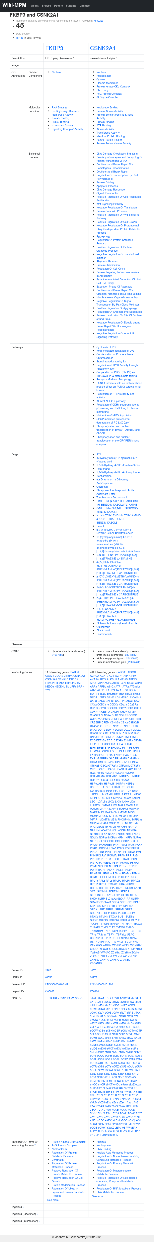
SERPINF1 (96, 895)
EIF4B (121, 744)
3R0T (123, 1012)
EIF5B (100, 747)
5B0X (122, 1027)
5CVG (137, 1034)
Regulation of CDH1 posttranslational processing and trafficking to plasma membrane (117, 408)
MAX (101, 812)
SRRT (128, 909)
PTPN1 (123, 866)
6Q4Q (119, 1088)
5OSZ (124, 1059)
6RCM (101, 1091)
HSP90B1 (110, 783)
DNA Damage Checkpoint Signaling (117, 153)
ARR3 (93, 686)
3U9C (107, 1016)
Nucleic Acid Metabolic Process (115, 1152)
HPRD (19, 37)
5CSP (116, 1030)
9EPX (134, 1127)
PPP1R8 (106, 859)
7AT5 (108, 1106)
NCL (114, 830)
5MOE (93, 1048)
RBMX (94, 877)
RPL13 (94, 880)
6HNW (117, 1081)
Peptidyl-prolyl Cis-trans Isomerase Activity (65, 112)
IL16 (102, 791)
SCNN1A (102, 891)
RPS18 (94, 884)
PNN (92, 855)
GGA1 (93, 762)
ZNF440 (122, 956)
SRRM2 (119, 909)
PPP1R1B (132, 855)
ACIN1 (119, 676)
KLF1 (109, 798)
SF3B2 (125, 895)
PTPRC (133, 866)
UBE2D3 (95, 938)
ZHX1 (103, 956)
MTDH (120, 823)
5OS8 (138, 1055)
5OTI (107, 1063)
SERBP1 (125, 891)
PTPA (115, 866)
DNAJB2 (95, 737)
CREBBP (95, 722)
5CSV (124, 1030)
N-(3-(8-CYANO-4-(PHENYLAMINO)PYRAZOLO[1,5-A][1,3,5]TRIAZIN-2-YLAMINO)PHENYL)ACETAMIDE (117, 614)
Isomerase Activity (63, 125)
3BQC (115, 1002)
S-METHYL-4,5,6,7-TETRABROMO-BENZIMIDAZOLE (117, 510)
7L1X (100, 1109)
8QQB (93, 1127)
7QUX (101, 1113)
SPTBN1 (128, 906)
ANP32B (123, 679)
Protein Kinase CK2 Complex (113, 86)
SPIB (112, 906)
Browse (46, 5)
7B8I (135, 1106)
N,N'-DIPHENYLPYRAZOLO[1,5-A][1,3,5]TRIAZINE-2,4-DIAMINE (116, 556)
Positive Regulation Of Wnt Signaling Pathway (117, 216)
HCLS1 (101, 769)
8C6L (139, 1120)
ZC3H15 (126, 952)
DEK (101, 733)
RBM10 (107, 873)
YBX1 (138, 949)
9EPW (126, 1127)
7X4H (109, 1113)
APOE (93, 683)
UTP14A (102, 941)
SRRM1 (109, 909)
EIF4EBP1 (131, 744)
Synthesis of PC (106, 347)
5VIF (138, 1070)
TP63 (138, 931)
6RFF (116, 1091)
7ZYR (136, 1117)
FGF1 (113, 751)
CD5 (92, 708)
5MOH (102, 1048)
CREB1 (124, 719)
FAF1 (136, 747)
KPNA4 (117, 798)
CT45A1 (94, 726)
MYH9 (116, 826)
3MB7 (108, 1005)
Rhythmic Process (107, 261)
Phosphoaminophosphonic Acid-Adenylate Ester (115, 492)
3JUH (93, 1005)
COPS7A (95, 719)
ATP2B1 (102, 690)
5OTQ (136, 1063)
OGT (118, 841)
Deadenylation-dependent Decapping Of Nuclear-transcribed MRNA (119, 159)
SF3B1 (116, 895)
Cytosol (100, 79)
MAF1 (121, 805)
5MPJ (93, 1052)
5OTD (93, 1063)
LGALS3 (102, 801)
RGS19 (116, 877)
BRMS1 (111, 697)
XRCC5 (113, 949)
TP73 (93, 934)
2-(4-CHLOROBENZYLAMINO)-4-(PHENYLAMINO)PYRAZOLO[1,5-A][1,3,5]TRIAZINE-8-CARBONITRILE (117, 590)
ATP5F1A (113, 690)
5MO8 (125, 1045)
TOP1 (114, 931)
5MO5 (101, 1045)
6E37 (93, 1077)
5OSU (116, 1059)
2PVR (115, 998)
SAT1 (93, 891)
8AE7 (93, 1120)
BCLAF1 (134, 690)
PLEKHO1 (129, 852)
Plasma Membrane (107, 83)
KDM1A (118, 794)
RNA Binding (59, 107)
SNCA (115, 902)
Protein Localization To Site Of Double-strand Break (119, 317)
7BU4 (93, 1109)
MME (111, 819)
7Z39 (116, 1113)
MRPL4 (94, 823)
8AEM (116, 1120)
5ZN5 (128, 1073)
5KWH (93, 1041)
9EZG (123, 1131)
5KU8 (137, 1038)
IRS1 (122, 791)
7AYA (122, 1106)
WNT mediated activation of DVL (115, 350)
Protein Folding (105, 182)
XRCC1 (94, 949)
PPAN (121, 855)
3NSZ (123, 1005)
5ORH (108, 1055)
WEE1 (125, 945)
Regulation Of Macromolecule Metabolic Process (113, 1172)
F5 (130, 747)
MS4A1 (103, 823)
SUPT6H (115, 920)
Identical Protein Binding (110, 136)
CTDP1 (104, 726)
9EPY (93, 1131)
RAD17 (110, 870)
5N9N (122, 1052)
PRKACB (125, 859)
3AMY (131, 998)
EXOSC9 (116, 747)
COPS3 (133, 715)
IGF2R (130, 787)
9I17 (115, 1135)
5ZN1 (100, 1073)
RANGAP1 (96, 873)
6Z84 (122, 1102)
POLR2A (101, 855)
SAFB (137, 888)
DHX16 (120, 733)
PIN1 (101, 852)
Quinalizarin (103, 627)
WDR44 (107, 945)
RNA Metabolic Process (110, 1192)
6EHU (107, 1077)
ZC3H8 (136, 952)
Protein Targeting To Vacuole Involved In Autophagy (118, 274)
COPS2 (123, 715)
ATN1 (93, 690)
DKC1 (137, 733)
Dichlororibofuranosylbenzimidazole (116, 623)
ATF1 (119, 686)
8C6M (93, 1124)
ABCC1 (132, 672)
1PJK (108, 998)
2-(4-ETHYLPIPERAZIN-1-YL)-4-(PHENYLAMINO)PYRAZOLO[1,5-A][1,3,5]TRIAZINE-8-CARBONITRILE (117, 601)
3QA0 (115, 1012)
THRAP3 (95, 927)
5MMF (131, 1041)
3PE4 (124, 1009)
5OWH (101, 1070)
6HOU (116, 1084)
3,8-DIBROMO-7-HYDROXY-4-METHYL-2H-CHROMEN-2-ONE (114, 531)
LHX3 (111, 801)
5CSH (109, 1030)
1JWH (93, 998)
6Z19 (108, 1102)
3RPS (130, 1012)
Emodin (100, 526)
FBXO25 (50, 683)
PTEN (107, 866)
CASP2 (119, 701)
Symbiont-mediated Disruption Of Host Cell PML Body (118, 281)
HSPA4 (120, 783)
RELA (107, 877)
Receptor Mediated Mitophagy (113, 379)
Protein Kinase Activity (109, 111)
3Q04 (131, 1009)
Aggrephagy (103, 236)
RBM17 (117, 873)
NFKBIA (132, 830)
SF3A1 (108, 895)
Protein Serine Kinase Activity (113, 143)
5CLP (129, 1027)
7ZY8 (107, 1117)
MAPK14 (134, 808)
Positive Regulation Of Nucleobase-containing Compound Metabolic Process (117, 1181)
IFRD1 (122, 787)
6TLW (93, 1099)
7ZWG (131, 1113)
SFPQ (133, 895)
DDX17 (110, 729)
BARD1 (74, 672)
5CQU (136, 1027)
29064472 (134, 662)
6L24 (105, 1088)
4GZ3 (101, 1023)
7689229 (98, 20)
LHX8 (118, 801)
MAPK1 (123, 808)
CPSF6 (105, 719)
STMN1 (103, 916)
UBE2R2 (106, 938)
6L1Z (132, 1084)
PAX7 (138, 844)
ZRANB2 (125, 959)
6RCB (93, 1091)
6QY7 (127, 1088)
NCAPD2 (105, 830)
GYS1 (93, 769)
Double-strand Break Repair (112, 171)
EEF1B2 (101, 740)
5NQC (129, 1052)
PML (139, 852)
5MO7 (117, 1045)
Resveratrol (103, 468)
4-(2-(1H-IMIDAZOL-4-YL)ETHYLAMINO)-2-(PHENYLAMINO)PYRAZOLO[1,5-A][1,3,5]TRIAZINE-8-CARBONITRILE (117, 567)
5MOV (118, 1048)
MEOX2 (133, 816)
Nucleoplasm (103, 75)
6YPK (123, 1099)
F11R (125, 747)
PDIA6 (112, 848)
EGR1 (119, 740)
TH (122, 924)
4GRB (117, 1020)
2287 (48, 970)
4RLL (100, 1027)
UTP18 (112, 941)
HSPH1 (94, 787)
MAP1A (103, 808)
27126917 (131, 658)
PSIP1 (116, 862)
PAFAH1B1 (105, 844)
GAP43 (134, 758)
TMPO (130, 927)
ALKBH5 (112, 679)
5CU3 (107, 1034)
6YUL (138, 1099)
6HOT (109, 1084)
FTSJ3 (133, 755)
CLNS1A (106, 715)
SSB (123, 913)
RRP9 (111, 888)
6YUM (93, 1102)
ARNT (138, 683)
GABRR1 (102, 758)
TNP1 (107, 931)
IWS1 (135, 791)
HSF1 (112, 780)
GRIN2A (133, 762)
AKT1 (102, 679)
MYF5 (108, 826)
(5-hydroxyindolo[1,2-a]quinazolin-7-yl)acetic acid (117, 459)
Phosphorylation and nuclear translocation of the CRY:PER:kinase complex (117, 440)
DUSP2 (120, 737)
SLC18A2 (111, 898)
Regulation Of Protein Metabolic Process (64, 1165)
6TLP (107, 1095)
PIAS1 (94, 852)
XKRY (138, 945)
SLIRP (135, 898)
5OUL (130, 1066)
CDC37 (122, 708)
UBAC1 (131, 934)
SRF (102, 909)
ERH (107, 747)
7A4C (93, 1106)
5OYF (117, 1070)
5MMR (94, 1045)
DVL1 (128, 737)
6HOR (101, 1084)
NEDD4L (60, 686)
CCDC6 (114, 704)
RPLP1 (126, 880)
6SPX (132, 1091)
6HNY (125, 1081)
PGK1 (120, 848)
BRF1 (102, 697)
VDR (129, 941)
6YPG (100, 1099)
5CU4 (115, 1034)
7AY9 (114, 1106)
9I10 (92, 1135)
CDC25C (112, 708)
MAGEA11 (132, 805)
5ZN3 (114, 1073)
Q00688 (49, 991)
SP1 (130, 902)
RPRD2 (135, 880)
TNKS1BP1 (96, 931)
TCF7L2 (135, 920)
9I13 (109, 1135)
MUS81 (129, 823)
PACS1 (94, 844)
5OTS (100, 1066)
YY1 (47, 690)
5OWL (109, 1070)
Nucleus (56, 72)
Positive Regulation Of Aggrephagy (116, 308)
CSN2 (124, 722)
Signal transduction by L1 (111, 361)
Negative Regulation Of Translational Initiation (117, 256)
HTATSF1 (105, 787)
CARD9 (110, 701)
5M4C (108, 1041)
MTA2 (77, 683)
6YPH (108, 1099)
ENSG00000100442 (56, 984)
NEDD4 (49, 686)
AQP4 (107, 683)
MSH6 (112, 823)
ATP (98, 454)
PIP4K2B (117, 852)
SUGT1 (94, 920)
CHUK (123, 711)
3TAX (137, 1012)
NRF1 (129, 837)
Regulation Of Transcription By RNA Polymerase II (117, 177)
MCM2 (115, 812)
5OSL (93, 1059)
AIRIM (132, 676)
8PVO (128, 1124)
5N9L (115, 1052)
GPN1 (124, 762)
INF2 (109, 791)
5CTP (138, 1030)
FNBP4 (118, 755)
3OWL (102, 1009)
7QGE (93, 1113)
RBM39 (136, 873)
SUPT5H (104, 920)
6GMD (93, 1081)
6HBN (101, 1081)
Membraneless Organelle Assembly (117, 297)
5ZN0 (93, 1073)
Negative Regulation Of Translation (116, 207)
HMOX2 (129, 773)
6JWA (124, 1084)
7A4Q (100, 1106)
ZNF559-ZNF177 (99, 959)
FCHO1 (105, 751)
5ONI (93, 1055)
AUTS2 (124, 690)
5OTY (108, 1066)
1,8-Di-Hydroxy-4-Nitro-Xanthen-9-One (118, 465)
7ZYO (129, 1117)
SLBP (101, 898)
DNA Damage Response (110, 189)
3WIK (130, 1016)
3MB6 (100, 1005)
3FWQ (130, 1002)
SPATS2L (95, 906)
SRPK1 (81, 686)
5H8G (122, 1038)
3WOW (94, 1020)
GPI (117, 762)
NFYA (103, 834)
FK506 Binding (60, 122)
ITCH (128, 791)
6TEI (139, 1091)
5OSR (108, 1059)
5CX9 (101, 1038)
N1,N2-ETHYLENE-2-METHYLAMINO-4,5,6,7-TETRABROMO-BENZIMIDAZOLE (118, 518)
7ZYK (122, 1117)
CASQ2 (129, 701)
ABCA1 (122, 672)
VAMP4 (121, 941)
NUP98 (137, 837)
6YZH (101, 1102)
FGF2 (121, 751)
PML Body (102, 90)
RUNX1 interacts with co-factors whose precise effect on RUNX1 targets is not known (119, 386)
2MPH (64, 998)
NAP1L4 (95, 830)
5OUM (138, 1066)
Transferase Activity (108, 132)
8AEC (100, 1120)
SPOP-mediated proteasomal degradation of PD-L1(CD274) (113, 420)
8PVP (136, 1124)
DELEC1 (110, 733)
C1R (129, 697)
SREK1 (94, 909)
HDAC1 (60, 683)
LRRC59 (95, 805)
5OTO (121, 1063)
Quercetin (102, 486)
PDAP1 (94, 848)
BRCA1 (94, 697)
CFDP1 (115, 711)
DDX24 (128, 729)
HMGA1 (109, 773)
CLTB (115, 715)
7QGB (115, 1109)
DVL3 (135, 737)
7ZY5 (100, 1117)
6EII (114, 1077)
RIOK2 (125, 877)
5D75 (71, 998)
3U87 (100, 1016)
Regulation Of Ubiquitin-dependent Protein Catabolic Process (68, 1191)
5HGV (130, 1038)
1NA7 (101, 998)
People (58, 5)
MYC (93, 826)
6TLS (121, 1095)
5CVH (93, 1038)
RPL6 (109, 880)
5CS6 (101, 1030)
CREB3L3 (135, 719)
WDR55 (116, 945)
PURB (93, 870)
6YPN (131, 1099)
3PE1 (109, 1009)
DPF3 (104, 737)
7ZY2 (93, 1117)
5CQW (94, 1030)
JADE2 (94, 794)
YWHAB (95, 952)
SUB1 (121, 916)
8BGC (124, 1120)
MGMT (103, 819)
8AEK (108, 1120)
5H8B (108, 1038)
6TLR (114, 1095)
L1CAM (127, 798)
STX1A (113, 916)
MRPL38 (137, 819)
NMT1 (129, 834)
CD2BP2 (133, 704)
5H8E (115, 1038)
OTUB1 (134, 841)
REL (100, 877)
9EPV (118, 1127)
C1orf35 (121, 697)
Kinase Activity (105, 129)
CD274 (123, 704)
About (34, 5)
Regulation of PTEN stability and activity (115, 395)
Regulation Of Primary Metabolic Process (115, 1165)
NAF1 (124, 826)
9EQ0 (108, 1131)
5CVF (129, 1034)
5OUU (93, 1070)
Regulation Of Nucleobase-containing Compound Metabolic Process (117, 1158)
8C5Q (131, 1120)
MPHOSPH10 (123, 819)
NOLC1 (94, 837)
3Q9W (138, 1009)
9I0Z (137, 1131)
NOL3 (137, 834)
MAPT (93, 812)
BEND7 (102, 693)
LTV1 (114, 805)
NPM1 (121, 837)
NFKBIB (95, 834)
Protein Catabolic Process (111, 211)
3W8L (114, 1016)
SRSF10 (95, 913)
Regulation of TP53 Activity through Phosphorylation (117, 366)
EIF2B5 (138, 740)
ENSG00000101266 (101, 984)
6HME (109, 1081)
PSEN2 (106, 862)
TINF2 (104, 927)
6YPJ (116, 1099)
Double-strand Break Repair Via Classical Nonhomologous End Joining (118, 292)
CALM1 (49, 676)
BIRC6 (128, 693)
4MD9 (138, 1023)
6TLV (135, 1095)
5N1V (100, 1052)
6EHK (100, 1077)
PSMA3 (124, 862)
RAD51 (119, 870)
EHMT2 (128, 740)
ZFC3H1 (95, 956)
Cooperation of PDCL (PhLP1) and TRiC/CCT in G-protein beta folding (116, 374)
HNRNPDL (124, 776)
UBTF (115, 938)
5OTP (129, 1063)
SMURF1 (71, 686)
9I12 (104, 1135)
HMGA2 (119, 773)
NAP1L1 (133, 826)
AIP (126, 676)
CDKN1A (95, 711)
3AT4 (100, 1002)
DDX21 (119, 729)
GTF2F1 (135, 765)
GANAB (125, 758)
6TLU (128, 1095)
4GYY (93, 1023)
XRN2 (131, 949)
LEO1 (93, 801)
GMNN (110, 762)
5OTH (100, 1063)
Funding (71, 5)
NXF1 (93, 841)
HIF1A (100, 773)
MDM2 (94, 816)
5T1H (125, 1070)
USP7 (93, 941)
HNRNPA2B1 (97, 776)
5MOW (126, 1048)
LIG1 (132, 801)
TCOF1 (94, 924)
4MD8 (130, 1023)
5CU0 (93, 1034)
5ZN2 (107, 1073)
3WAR (122, 1016)
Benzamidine (103, 476)
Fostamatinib (103, 634)
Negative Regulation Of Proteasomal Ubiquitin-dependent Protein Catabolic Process (118, 228)
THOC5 (138, 924)
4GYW (133, 1020)
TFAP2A (114, 924)
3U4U (93, 1016)
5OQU (100, 1055)
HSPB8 (130, 783)
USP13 (123, 938)
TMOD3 (120, 927)
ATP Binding (103, 125)
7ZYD (114, 1117)
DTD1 (111, 737)
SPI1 (105, 906)
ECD (92, 740)
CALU (93, 701)
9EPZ (101, 1131)
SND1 (123, 902)
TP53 (131, 931)
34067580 (57, 655)
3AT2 (138, 998)
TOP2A (123, 931)
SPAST (137, 902)
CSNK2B (63, 679)
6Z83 (115, 1102)
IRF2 (115, 791)
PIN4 (108, 852)
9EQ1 (115, 1131)
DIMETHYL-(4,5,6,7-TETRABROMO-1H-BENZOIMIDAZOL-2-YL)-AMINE (117, 502)
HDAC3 (129, 769)
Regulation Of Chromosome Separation (119, 311)
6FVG (128, 1077)
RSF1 (119, 888)
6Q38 (112, 1088)
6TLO (100, 1095)
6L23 (99, 1088)
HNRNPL (136, 776)
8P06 (115, 1124)
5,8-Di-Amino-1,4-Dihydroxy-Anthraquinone (112, 481)
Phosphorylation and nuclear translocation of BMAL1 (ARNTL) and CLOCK (118, 429)
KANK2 (109, 794)
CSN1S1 (115, 722)
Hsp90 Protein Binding (109, 140)
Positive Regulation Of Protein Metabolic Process (67, 1172)
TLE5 (112, 927)
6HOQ (93, 1084)
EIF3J (112, 744)
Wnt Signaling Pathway (109, 204)
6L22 (93, 1088)
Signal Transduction (107, 193)
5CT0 (131, 1030)
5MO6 (109, 1045)
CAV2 (93, 704)
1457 (93, 970)
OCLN (100, 841)
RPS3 (102, 884)
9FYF (131, 1131)
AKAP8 (94, 679)
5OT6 (139, 1059)
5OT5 (132, 1059)
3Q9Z (108, 1012)
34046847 (130, 655)
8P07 (122, 1124)
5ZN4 (121, 1073)
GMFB (102, 762)
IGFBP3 (94, 791)
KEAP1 (128, 794)
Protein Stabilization (108, 265)
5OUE (123, 1066)
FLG (110, 755)
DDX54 (94, 733)
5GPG (78, 998)
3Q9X (93, 1012)
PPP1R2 (95, 859)
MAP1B (113, 808)
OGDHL (109, 841)
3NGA (116, 1005)
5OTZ (115, 1066)
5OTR (93, 1066)
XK (132, 945)
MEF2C (113, 816)
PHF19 (135, 848)
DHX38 (129, 733)
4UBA (114, 1027)
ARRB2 (102, 686)
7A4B (135, 1102)
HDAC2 (69, 683)
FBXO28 (95, 751)
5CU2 (100, 1034)
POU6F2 (112, 855)
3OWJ (131, 1005)
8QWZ (110, 1127)
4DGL (102, 1020)
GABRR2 (114, 758)
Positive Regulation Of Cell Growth (116, 222)
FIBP (128, 751)
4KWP (115, 1023)
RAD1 (101, 870)
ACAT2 (104, 676)
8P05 (108, 1124)
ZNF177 (112, 956)
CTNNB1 (126, 726)
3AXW (107, 1002)
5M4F (116, 1041)
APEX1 (133, 679)
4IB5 (107, 1023)
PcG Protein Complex (109, 93)
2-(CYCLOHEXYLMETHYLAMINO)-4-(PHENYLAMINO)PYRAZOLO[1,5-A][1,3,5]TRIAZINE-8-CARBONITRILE (118, 579)
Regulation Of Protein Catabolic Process (114, 241)
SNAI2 (107, 902)
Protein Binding (60, 118)
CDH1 (130, 708)
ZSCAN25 (96, 963)
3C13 (123, 1002)
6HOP (133, 1081)
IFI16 (114, 787)
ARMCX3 (129, 683)
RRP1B (103, 888)
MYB (137, 823)
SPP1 (119, 906)
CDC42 (59, 676)
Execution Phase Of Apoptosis (114, 286)
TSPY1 (111, 934)
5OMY (137, 1052)
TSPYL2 (121, 934)
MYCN (100, 826)
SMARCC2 (96, 902)
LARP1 (136, 798)
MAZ (107, 812)
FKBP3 (54, 48)
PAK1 (116, 844)
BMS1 (136, 693)
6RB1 (134, 1088)
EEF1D (111, 740)
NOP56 (103, 837)
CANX (101, 701)
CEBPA (68, 676)
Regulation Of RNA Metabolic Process (118, 1188)
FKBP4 (103, 755)
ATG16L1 (135, 686)
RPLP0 (117, 880)
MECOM (103, 816)
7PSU (107, 1109)
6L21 (138, 1084)
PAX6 (131, 844)
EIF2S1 (94, 744)
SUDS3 (130, 916)
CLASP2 (95, 715)
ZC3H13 (116, 952)
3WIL (137, 1016)
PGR (128, 848)
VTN (92, 945)
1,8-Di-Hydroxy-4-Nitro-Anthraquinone (118, 472)
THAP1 (128, 924)
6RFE (109, 1091)
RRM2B (131, 884)
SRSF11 (105, 913)
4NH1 (93, 1027)
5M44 (101, 1041)
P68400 (94, 991)
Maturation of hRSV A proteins (114, 415)
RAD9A (128, 870)
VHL (135, 941)
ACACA (94, 676)
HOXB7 (94, 780)
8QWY (102, 1127)
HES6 (137, 769)
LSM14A (105, 805)
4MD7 (122, 1023)
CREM (105, 722)
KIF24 (93, 798)
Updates (85, 5)
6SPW (124, 1091)
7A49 (128, 1102)
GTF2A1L (124, 765)
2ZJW (123, 998)
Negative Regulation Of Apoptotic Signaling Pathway (115, 335)
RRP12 (94, 888)
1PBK (48, 998)
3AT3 (93, 1002)
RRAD (123, 884)
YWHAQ (105, 952)
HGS (93, 773)
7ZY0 (139, 1113)
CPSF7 (115, 719)
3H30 (138, 1002)
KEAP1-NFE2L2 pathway (111, 401)
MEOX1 (123, 816)
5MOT (109, 1048)
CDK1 (137, 708)
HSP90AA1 (122, 780)
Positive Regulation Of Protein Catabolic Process (114, 248)
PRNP (135, 859)
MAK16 (94, 808)
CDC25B (101, 708)
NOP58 (112, 837)
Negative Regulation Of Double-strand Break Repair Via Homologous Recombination (118, 325)
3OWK (94, 1009)
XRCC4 (103, 949)
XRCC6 (122, 949)
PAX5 (124, 844)
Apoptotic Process (107, 186)
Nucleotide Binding (107, 107)
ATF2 (126, 686)
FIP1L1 (136, 751)
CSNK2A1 (103, 48)
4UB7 (107, 1027)
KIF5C (101, 798)
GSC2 (103, 765)
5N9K (108, 1052)
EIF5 (93, 747)
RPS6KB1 (113, 884)
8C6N (101, 1124)
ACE (111, 676)
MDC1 (131, 812)
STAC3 (94, 916)
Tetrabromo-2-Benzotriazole (112, 497)
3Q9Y (100, 1012)
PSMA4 (134, 862)
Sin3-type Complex (107, 97)
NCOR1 (122, 830)
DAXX (93, 729)
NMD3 (121, 834)
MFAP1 (94, 819)
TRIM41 (101, 934)
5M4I (123, 1041)
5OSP (100, 1059)
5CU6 (122, 1034)
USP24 (132, 938)
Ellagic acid (103, 630)
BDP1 (93, 693)
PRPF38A (96, 862)
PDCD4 (103, 848)
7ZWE (123, 1113)
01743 (48, 977)
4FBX (109, 1020)
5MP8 (134, 1048)
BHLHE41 (113, 693)
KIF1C (137, 794)
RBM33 (126, 873)
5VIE (132, 1070)
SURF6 (125, 920)
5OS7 (131, 1055)
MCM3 (123, 812)
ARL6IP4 (117, 683)
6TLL (93, 1095)
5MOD (133, 1045)
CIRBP (132, 711)
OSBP (125, 841)
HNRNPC (111, 776)
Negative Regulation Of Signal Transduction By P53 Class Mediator (117, 302)
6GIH (135, 1077)
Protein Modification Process (68, 1185)
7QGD (131, 1109)
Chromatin (58, 1160)
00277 (93, 977)
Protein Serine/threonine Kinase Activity (114, 116)
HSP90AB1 (96, 783)
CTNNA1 (114, 726)
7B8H (129, 1106)
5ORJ (116, 1055)
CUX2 (135, 726)
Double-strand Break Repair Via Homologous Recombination (114, 166)
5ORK (123, 1055)
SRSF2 (115, 913)
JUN (101, 794)
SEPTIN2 (114, 891)
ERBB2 (73, 679)
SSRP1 (131, 913)
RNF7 (133, 877)
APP (101, 683)
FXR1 (93, 758)
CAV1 (137, 701)
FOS (126, 755)
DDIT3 (101, 729)
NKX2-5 (112, 834)
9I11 (98, 1135)
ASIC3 (111, 686)
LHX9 (125, 801)
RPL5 (102, 880)
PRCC (115, 859)
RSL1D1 (128, 888)
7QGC (123, 1109)
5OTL (114, 1063)
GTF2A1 (113, 765)
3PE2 (117, 1009)
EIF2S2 (104, 744)
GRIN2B (95, 765)
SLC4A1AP (123, 898)
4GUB (125, 1020)
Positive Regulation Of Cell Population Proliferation (118, 198)
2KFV (56, 998)
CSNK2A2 (51, 679)
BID (121, 693)
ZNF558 (132, 956)
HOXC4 (103, 780)
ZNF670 (114, 959)
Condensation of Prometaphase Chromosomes (114, 356)
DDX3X (137, 729)
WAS (99, 945)
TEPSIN (104, 924)
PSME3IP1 (96, 866)
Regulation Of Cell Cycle (110, 268)
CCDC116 (103, 704)
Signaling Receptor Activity (67, 129)
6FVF (121, 1077)
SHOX (93, 898)
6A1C (135, 1073)
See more (53, 1200)
